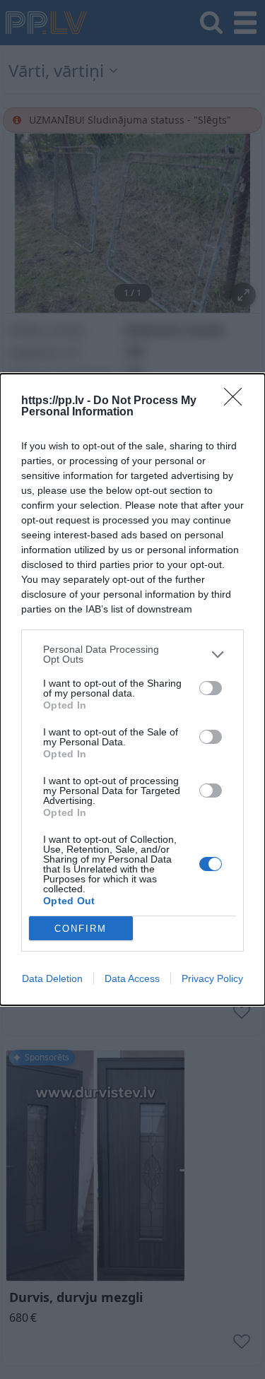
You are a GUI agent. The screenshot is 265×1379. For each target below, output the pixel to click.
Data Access (132, 978)
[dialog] (132, 689)
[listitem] (132, 654)
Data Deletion (52, 978)
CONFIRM (80, 928)
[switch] (210, 688)
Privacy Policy (212, 978)
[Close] (237, 401)
